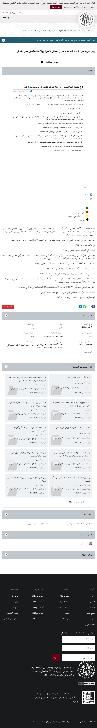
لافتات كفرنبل (59, 40)
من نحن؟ (15, 596)
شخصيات (82, 40)
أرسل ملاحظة (56, 7)
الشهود (67, 613)
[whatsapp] (85, 307)
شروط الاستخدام (12, 613)
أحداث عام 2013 (38, 607)
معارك (51, 40)
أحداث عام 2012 (38, 602)
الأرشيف (83, 30)
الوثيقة (86, 194)
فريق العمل (14, 602)
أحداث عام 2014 (38, 613)
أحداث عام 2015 (38, 619)
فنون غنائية (45, 40)
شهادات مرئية (65, 596)
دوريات (67, 40)
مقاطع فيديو (74, 40)
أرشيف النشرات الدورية (10, 619)
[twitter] (89, 307)
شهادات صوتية (64, 602)
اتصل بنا (15, 607)
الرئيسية (93, 30)
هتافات (39, 40)
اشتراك (56, 657)
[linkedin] (80, 307)
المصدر (85, 199)
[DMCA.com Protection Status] (86, 682)
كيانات (89, 40)
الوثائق (75, 30)
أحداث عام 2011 (38, 596)
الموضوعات (65, 619)
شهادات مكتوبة (64, 607)
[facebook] (93, 307)
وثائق (94, 40)
